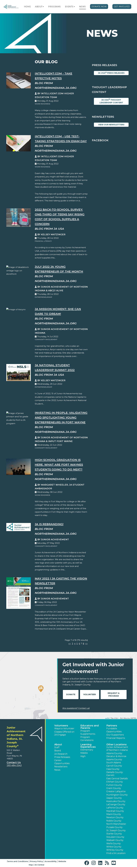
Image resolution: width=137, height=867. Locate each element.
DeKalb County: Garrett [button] (114, 773)
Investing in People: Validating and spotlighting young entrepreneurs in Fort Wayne (61, 417)
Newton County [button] (114, 817)
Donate (70, 694)
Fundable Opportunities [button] (113, 730)
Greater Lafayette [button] (115, 791)
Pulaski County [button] (114, 827)
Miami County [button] (113, 814)
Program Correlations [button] (86, 738)
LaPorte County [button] (114, 807)
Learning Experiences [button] (88, 745)
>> (86, 643)
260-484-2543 (14, 765)
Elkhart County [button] (114, 781)
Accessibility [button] (51, 861)
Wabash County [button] (114, 840)
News (82, 6)
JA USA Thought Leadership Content (111, 101)
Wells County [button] (113, 843)
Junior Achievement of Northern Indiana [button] (117, 748)
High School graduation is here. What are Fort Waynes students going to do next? (59, 464)
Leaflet (107, 718)
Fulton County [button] (114, 785)
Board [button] (57, 750)
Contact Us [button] (14, 762)
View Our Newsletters (111, 124)
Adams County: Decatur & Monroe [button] (116, 755)
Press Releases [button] (62, 757)
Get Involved (122, 6)
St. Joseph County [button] (116, 830)
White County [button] (113, 846)
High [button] (82, 756)
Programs (54, 6)
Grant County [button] (113, 788)
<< (69, 643)
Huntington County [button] (117, 795)
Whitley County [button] (114, 850)
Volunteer (89, 694)
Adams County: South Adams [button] (114, 761)
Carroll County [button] (114, 765)
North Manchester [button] (116, 824)
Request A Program (113, 694)
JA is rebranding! (49, 524)
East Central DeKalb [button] (117, 778)
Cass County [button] (112, 769)
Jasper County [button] (114, 798)
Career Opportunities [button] (61, 761)
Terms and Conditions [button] (17, 861)
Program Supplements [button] (87, 732)
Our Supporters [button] (115, 734)
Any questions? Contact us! (76, 708)
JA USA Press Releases (111, 73)
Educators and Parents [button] (89, 726)
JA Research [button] (60, 754)
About (38, 6)
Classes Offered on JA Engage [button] (64, 733)
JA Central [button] (39, 865)
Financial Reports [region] (115, 738)
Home (27, 6)
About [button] (58, 744)
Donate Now (99, 6)
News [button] (57, 770)
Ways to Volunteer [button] (64, 728)
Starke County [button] (114, 833)
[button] (43, 6)
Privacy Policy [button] (36, 861)
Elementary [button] (86, 750)
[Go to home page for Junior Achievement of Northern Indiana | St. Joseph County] (11, 6)
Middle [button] (84, 753)
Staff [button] (56, 747)
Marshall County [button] (115, 811)
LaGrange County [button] (115, 804)
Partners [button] (111, 725)
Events (69, 6)
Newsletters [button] (60, 766)
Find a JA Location (115, 853)
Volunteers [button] (61, 725)
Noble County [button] (113, 820)
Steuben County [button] (115, 837)
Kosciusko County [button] (115, 801)
